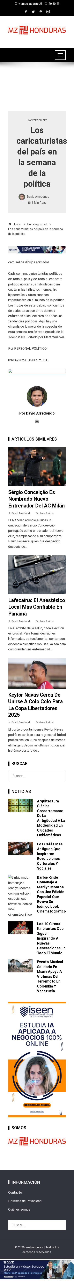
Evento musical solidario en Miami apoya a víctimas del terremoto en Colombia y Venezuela (50, 976)
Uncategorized (37, 120)
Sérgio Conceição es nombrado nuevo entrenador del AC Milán (36, 499)
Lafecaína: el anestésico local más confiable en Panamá (36, 607)
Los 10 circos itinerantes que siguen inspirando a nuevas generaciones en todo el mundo (51, 938)
